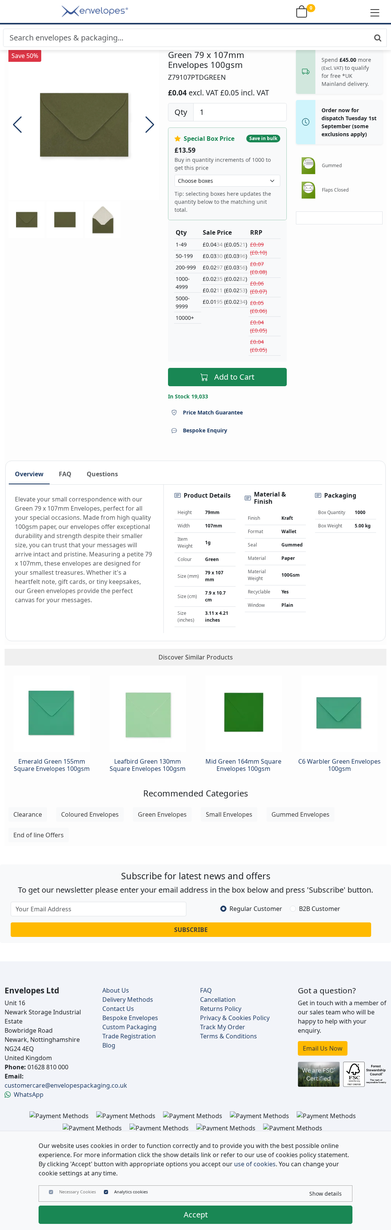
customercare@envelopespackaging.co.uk (66, 1085)
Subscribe (191, 929)
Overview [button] (29, 474)
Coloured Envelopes (90, 814)
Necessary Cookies (77, 1192)
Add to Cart (234, 377)
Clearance (27, 814)
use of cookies (255, 1164)
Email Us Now (323, 1048)
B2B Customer (319, 908)
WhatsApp (29, 1094)
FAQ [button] (65, 474)
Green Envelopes (162, 814)
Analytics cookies (131, 1192)
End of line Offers (38, 835)
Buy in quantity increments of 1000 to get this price (222, 163)
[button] (374, 12)
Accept (196, 1214)
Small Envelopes (229, 814)
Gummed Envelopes (300, 814)
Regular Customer (255, 908)
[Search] (378, 38)
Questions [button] (102, 474)
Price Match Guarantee (213, 412)
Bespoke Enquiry (205, 430)
